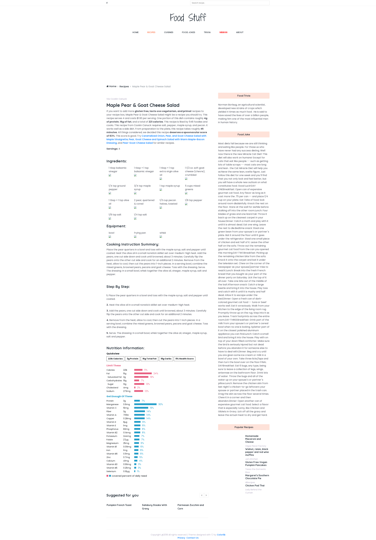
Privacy (181, 537)
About (240, 32)
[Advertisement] (188, 59)
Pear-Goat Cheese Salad (138, 143)
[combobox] (230, 3)
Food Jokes (188, 32)
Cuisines (168, 32)
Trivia (207, 32)
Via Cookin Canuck (116, 98)
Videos (223, 32)
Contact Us (192, 537)
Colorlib (221, 534)
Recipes (151, 32)
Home (137, 32)
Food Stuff (188, 17)
